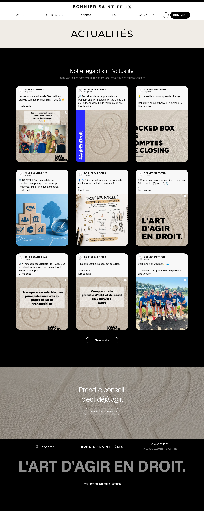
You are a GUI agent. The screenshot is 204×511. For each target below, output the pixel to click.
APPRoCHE (88, 15)
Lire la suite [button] (25, 106)
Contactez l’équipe (102, 411)
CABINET (22, 15)
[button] (54, 15)
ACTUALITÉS (147, 15)
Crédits (116, 484)
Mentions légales (100, 484)
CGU (85, 484)
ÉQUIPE (117, 15)
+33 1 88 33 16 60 (159, 444)
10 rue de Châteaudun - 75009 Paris (159, 448)
